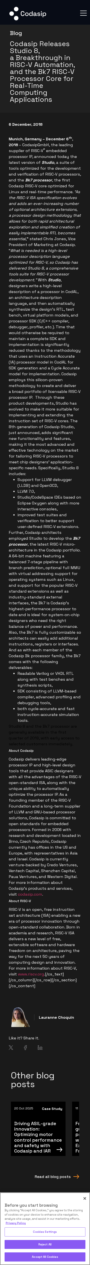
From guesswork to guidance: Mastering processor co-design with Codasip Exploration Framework (37, 1137)
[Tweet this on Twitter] (11, 1048)
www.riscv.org (31, 974)
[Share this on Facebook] (25, 1048)
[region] (45, 1228)
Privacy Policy (16, 1223)
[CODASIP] (27, 19)
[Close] (85, 1198)
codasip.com (30, 894)
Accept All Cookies (45, 1257)
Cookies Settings (45, 1232)
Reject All (45, 1244)
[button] (83, 13)
